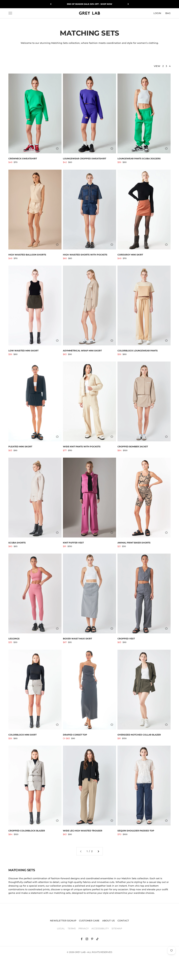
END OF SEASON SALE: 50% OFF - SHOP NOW (89, 4)
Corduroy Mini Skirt (130, 254)
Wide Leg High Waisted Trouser (82, 830)
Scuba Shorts (17, 542)
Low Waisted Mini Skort (23, 350)
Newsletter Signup (63, 920)
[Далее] (128, 4)
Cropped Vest (126, 638)
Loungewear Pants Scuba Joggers (139, 158)
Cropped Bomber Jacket (132, 446)
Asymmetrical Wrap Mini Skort (82, 350)
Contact (123, 920)
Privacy (83, 928)
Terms (72, 928)
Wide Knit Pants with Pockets (82, 446)
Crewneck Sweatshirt (22, 158)
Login (157, 13)
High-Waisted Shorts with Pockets (85, 254)
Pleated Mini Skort (20, 446)
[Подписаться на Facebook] (81, 938)
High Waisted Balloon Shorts (27, 254)
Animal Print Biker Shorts (134, 542)
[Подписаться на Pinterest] (92, 938)
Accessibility (100, 928)
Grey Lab (80, 952)
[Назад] (50, 4)
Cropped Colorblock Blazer (26, 830)
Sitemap (117, 928)
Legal (61, 928)
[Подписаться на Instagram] (86, 938)
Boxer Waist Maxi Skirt (77, 638)
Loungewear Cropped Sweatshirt (84, 158)
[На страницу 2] (98, 851)
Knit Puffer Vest (73, 542)
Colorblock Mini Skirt (22, 734)
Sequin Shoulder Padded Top (135, 830)
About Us (108, 920)
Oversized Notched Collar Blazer (139, 734)
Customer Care (89, 920)
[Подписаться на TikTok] (97, 938)
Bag (168, 13)
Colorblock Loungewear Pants (137, 350)
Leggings (14, 638)
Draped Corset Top (75, 734)
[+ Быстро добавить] (57, 148)
